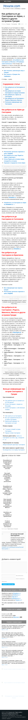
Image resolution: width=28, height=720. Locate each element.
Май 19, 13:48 (5, 629)
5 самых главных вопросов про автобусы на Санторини (7, 523)
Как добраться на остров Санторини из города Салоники (15, 92)
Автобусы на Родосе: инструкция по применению (7, 514)
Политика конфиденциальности (10, 714)
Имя (19, 575)
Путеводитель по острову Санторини (14, 450)
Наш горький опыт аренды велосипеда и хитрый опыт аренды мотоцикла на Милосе (7, 503)
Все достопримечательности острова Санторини (13, 418)
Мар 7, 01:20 (4, 664)
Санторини (14, 24)
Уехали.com (11, 5)
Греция (8, 24)
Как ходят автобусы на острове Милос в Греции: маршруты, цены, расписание (7, 477)
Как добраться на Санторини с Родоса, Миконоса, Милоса (14, 99)
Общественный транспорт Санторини (14, 444)
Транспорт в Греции (12, 528)
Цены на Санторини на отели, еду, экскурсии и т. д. (13, 437)
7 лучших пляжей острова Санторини (12, 430)
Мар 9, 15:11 (4, 638)
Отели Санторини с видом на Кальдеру (13, 405)
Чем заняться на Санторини (13, 416)
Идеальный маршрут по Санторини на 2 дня (12, 422)
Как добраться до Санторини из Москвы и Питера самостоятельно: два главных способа (7, 464)
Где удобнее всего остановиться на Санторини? (14, 401)
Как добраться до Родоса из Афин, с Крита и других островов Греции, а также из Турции (7, 490)
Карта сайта (18, 712)
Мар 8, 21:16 (4, 647)
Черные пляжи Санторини (12, 433)
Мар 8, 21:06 (4, 657)
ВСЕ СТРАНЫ (7, 1)
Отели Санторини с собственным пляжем (15, 408)
